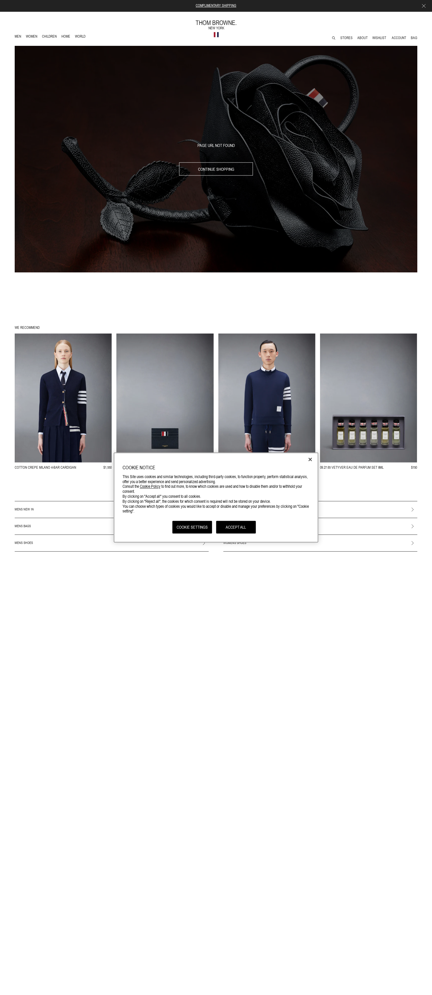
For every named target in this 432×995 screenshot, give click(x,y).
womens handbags (237, 526)
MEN (19, 37)
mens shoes (24, 543)
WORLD (81, 37)
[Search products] (334, 38)
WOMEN (32, 37)
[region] (216, 498)
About (362, 38)
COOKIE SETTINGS (192, 527)
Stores (346, 38)
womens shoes (234, 543)
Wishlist (379, 38)
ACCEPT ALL (236, 527)
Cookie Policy (150, 486)
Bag (414, 38)
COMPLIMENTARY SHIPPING (216, 6)
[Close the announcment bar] (423, 5)
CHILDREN (49, 37)
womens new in (235, 509)
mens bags (23, 526)
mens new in (24, 509)
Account (399, 38)
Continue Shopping (216, 169)
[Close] (310, 459)
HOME (67, 37)
